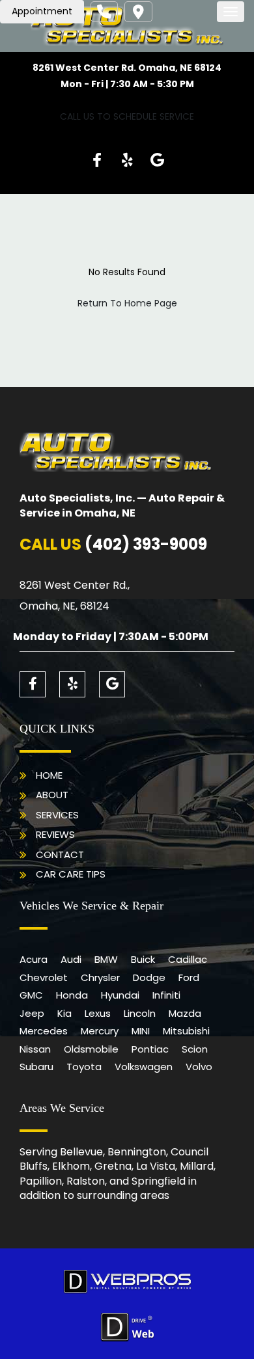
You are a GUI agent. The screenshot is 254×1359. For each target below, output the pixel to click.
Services (57, 815)
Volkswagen (144, 1066)
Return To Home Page (127, 303)
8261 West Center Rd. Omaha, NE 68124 (127, 67)
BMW (106, 959)
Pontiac (150, 1049)
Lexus (98, 1013)
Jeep (32, 1013)
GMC (31, 995)
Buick (143, 959)
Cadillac (187, 959)
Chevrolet (44, 977)
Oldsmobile (91, 1049)
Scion (195, 1049)
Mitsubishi (186, 1031)
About (52, 794)
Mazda (185, 1013)
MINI (141, 1031)
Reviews (55, 834)
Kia (64, 1013)
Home (49, 775)
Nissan (35, 1049)
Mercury (100, 1031)
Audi (71, 959)
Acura (34, 959)
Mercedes (44, 1031)
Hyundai (120, 995)
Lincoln (140, 1013)
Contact (60, 854)
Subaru (36, 1066)
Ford (188, 977)
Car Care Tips (71, 874)
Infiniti (166, 995)
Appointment (42, 11)
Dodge (149, 977)
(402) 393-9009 (146, 544)
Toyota (84, 1066)
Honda (72, 995)
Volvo (199, 1066)
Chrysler (100, 977)
